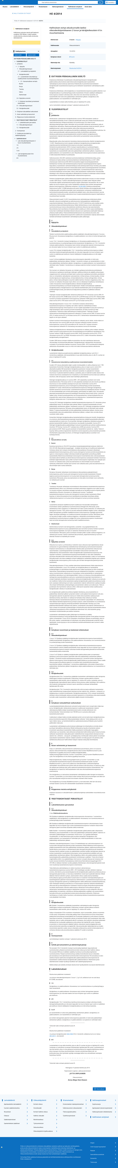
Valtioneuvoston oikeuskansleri (72, 1108)
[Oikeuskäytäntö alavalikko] (35, 7)
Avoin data (88, 7)
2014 (35, 21)
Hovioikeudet (37, 1108)
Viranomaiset (43, 7)
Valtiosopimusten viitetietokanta (102, 1112)
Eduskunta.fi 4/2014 (75, 68)
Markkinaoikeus (38, 1119)
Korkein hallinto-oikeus (40, 1112)
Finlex (16, 21)
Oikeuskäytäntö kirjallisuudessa (43, 1131)
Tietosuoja (93, 1162)
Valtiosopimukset (58, 7)
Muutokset (7, 1112)
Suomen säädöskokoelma (12, 1108)
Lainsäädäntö (14, 7)
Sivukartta (93, 1158)
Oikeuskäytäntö (28, 7)
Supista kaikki (18, 55)
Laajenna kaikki (32, 55)
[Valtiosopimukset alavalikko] (65, 7)
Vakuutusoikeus (38, 1127)
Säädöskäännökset (9, 1119)
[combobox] (68, 2)
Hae (100, 2)
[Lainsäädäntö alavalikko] (20, 7)
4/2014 (41, 21)
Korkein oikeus (38, 1104)
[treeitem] (26, 59)
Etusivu (5, 7)
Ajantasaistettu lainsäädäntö (12, 1104)
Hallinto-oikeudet (38, 1116)
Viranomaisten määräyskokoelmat (73, 1104)
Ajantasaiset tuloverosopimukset (102, 1108)
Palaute (92, 1150)
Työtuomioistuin (38, 1123)
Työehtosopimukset (69, 1116)
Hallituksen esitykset (75, 7)
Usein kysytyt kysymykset (98, 1147)
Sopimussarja (96, 1104)
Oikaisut (6, 1116)
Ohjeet (92, 1143)
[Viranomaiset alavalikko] (49, 7)
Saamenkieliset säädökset (12, 1123)
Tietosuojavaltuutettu (69, 1112)
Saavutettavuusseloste (97, 1154)
